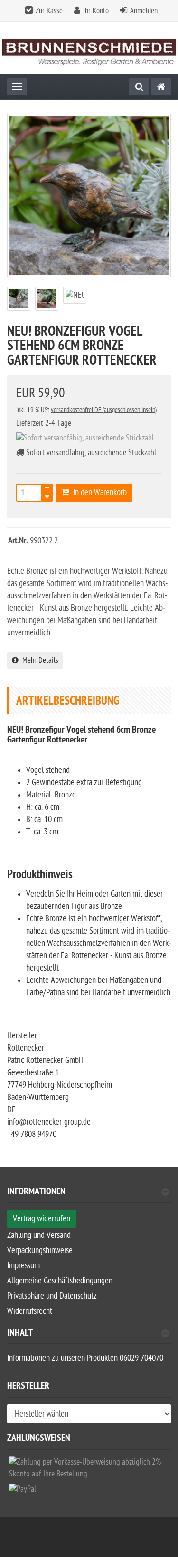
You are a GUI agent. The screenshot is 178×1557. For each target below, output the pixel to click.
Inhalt (20, 1334)
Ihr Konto (96, 11)
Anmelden (144, 11)
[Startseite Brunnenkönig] (89, 48)
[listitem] (89, 1470)
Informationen (36, 1193)
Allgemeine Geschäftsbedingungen (59, 1281)
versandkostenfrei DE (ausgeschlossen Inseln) (104, 410)
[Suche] (139, 86)
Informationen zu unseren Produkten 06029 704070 (85, 1358)
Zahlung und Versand (39, 1235)
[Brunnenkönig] (161, 86)
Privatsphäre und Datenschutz (52, 1296)
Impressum (23, 1266)
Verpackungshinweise (40, 1250)
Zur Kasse (49, 11)
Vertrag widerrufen (41, 1219)
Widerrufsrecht (29, 1311)
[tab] (89, 1195)
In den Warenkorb (98, 492)
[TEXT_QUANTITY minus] (47, 495)
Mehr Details (38, 660)
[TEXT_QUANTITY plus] (47, 490)
